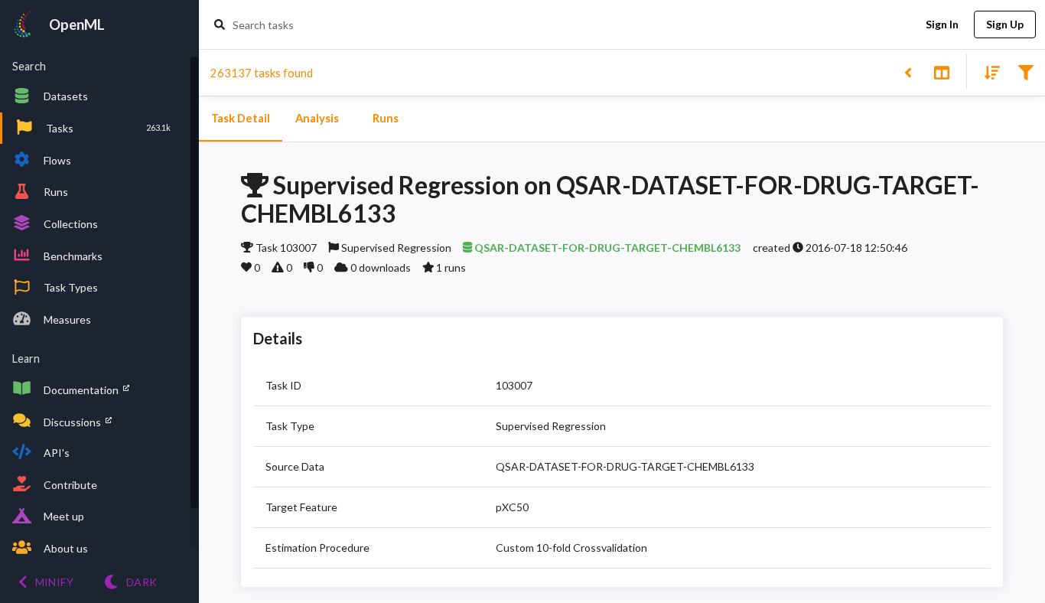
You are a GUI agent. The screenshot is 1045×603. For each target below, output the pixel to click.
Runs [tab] (386, 118)
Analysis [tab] (317, 118)
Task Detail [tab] (240, 118)
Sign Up (1005, 24)
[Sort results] (987, 72)
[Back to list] (907, 72)
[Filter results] (1025, 72)
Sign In (942, 24)
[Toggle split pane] (941, 72)
